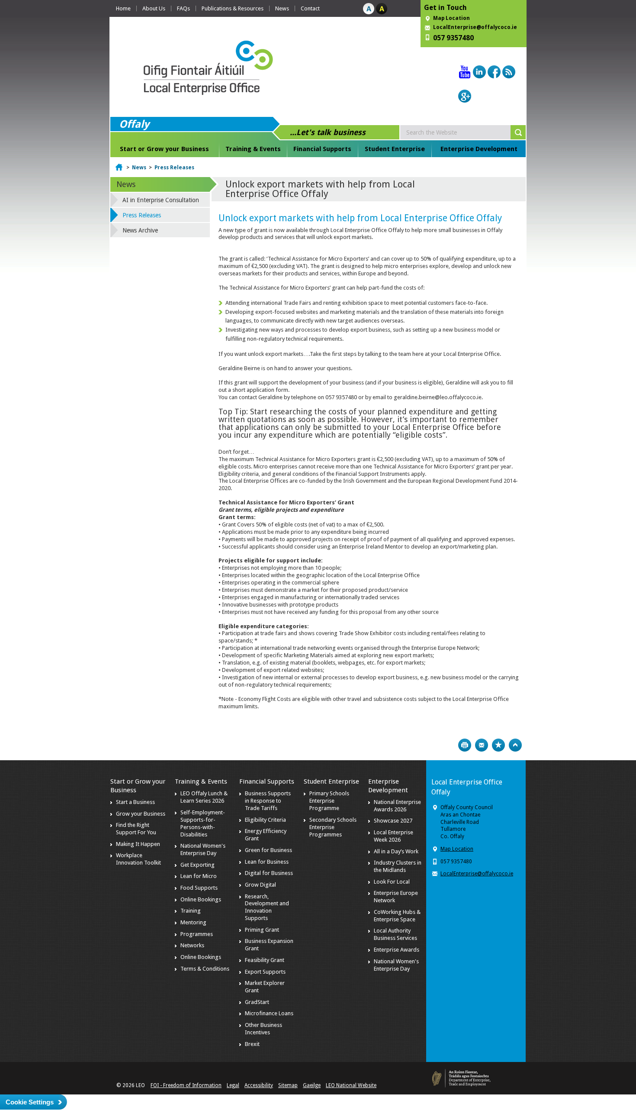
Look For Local (392, 881)
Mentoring (193, 922)
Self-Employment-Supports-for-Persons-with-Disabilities (202, 823)
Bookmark (498, 745)
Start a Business (135, 802)
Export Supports (265, 971)
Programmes (196, 934)
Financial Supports (322, 149)
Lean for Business (267, 862)
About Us (153, 8)
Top (515, 745)
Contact (310, 8)
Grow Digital (260, 884)
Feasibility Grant (264, 960)
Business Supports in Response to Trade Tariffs (268, 800)
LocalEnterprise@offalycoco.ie (475, 27)
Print (464, 745)
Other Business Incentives (263, 1029)
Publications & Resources (232, 8)
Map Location (451, 18)
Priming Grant (262, 929)
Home (123, 8)
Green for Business (268, 850)
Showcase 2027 (393, 820)
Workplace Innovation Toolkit (138, 859)
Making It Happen (138, 844)
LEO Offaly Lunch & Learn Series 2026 (204, 797)
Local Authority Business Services (395, 934)
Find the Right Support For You (136, 829)
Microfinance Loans (269, 1013)
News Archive (140, 230)
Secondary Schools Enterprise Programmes (333, 827)
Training (190, 910)
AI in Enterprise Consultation (160, 200)
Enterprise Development (478, 149)
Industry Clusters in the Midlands (397, 866)
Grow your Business (140, 813)
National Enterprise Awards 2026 (397, 806)
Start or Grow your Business (164, 149)
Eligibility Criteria (265, 820)
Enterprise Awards (396, 949)
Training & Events (253, 149)
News (282, 8)
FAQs (183, 8)
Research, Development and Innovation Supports (267, 907)
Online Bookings (200, 899)
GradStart (257, 1002)
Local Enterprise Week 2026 (393, 836)
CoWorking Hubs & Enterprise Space (397, 916)
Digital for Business (269, 873)
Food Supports (199, 887)
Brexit (252, 1044)
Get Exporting (197, 865)
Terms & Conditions (204, 968)
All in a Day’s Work (396, 851)
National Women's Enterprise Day (202, 849)
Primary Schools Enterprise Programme (329, 800)
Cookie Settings (30, 1102)
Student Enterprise (395, 149)
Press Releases (174, 168)
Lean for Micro (198, 876)
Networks (192, 945)
